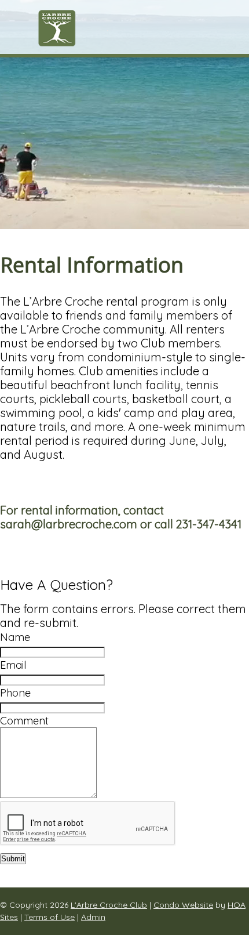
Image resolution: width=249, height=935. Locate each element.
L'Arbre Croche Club (109, 905)
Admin (93, 917)
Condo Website (183, 905)
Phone (15, 693)
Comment (24, 720)
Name (15, 637)
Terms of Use (49, 917)
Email (13, 665)
